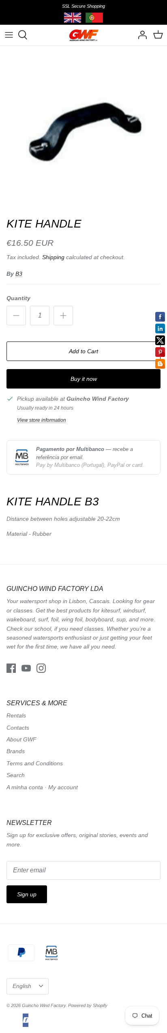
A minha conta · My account (42, 787)
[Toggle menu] (9, 35)
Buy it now (84, 379)
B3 (18, 274)
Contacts (17, 727)
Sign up (26, 894)
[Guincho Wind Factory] (84, 35)
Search (15, 775)
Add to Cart (83, 351)
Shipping (53, 257)
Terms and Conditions (34, 763)
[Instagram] (41, 668)
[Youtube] (26, 668)
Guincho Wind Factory (44, 1005)
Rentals (16, 715)
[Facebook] (11, 668)
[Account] (140, 35)
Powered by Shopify (87, 1005)
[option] (83, 129)
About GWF (21, 739)
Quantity (18, 298)
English (22, 986)
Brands (15, 751)
